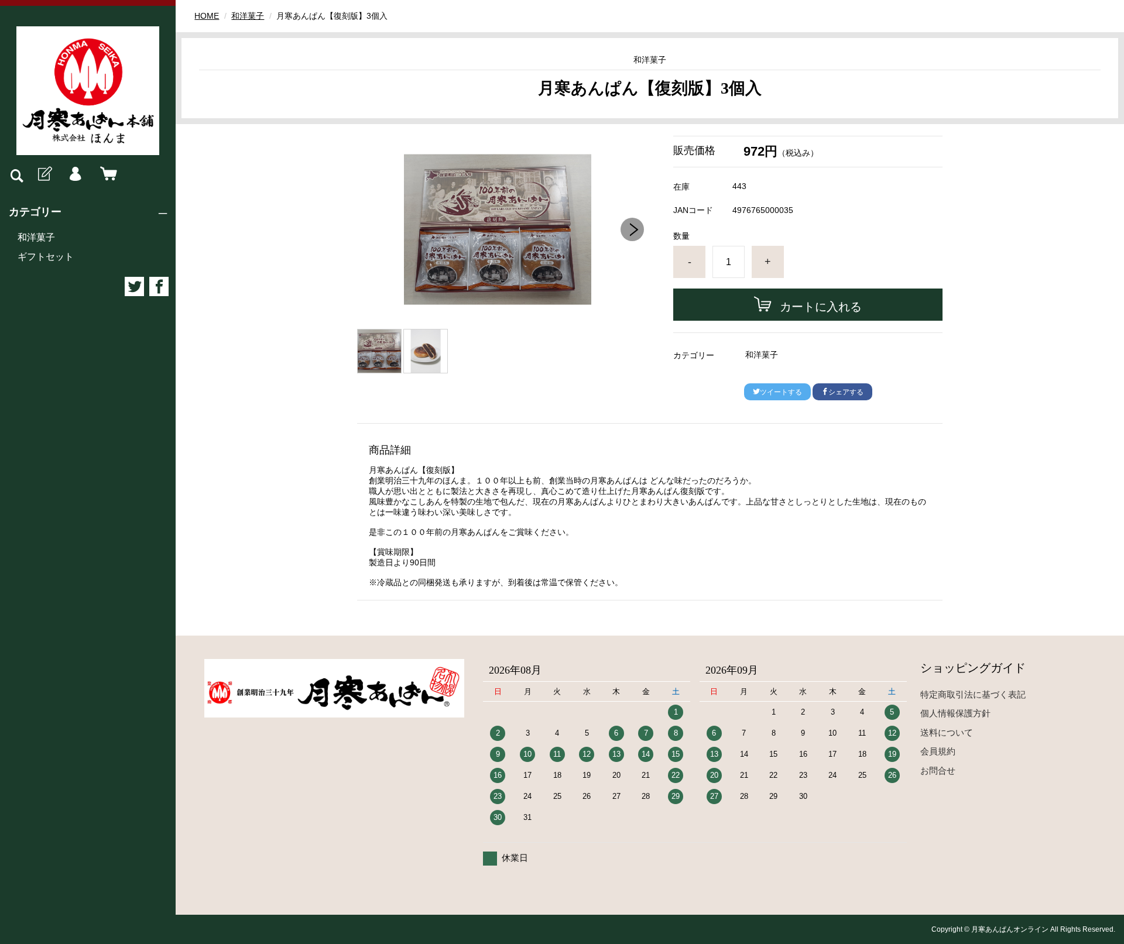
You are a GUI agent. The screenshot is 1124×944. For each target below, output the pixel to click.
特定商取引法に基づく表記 (973, 694)
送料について (946, 732)
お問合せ (937, 770)
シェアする (845, 392)
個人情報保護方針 (955, 713)
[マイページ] (75, 174)
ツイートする (781, 392)
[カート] (106, 174)
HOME (206, 15)
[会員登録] (44, 174)
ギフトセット (46, 257)
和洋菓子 (36, 237)
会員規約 (937, 751)
